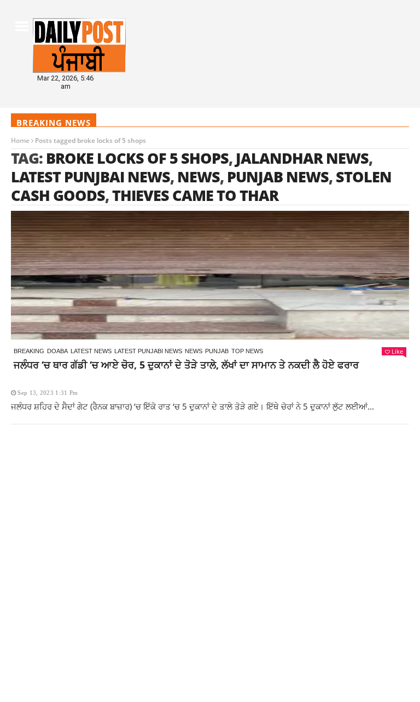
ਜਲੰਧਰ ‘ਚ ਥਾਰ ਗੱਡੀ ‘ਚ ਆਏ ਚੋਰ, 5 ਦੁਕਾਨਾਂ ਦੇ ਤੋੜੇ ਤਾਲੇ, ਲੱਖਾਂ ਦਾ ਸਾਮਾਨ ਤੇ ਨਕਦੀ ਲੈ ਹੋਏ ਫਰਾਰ (186, 364)
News (193, 351)
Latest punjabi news (148, 351)
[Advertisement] (210, 514)
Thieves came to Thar (195, 195)
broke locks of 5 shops (137, 158)
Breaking (29, 351)
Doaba (57, 351)
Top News (247, 351)
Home (20, 140)
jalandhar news (302, 158)
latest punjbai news (90, 176)
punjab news (278, 176)
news (198, 176)
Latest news (91, 351)
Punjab (217, 351)
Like (397, 351)
